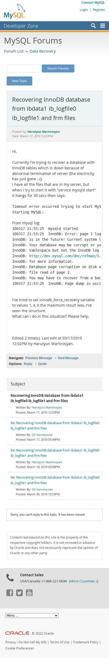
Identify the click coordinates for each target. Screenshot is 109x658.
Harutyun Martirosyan (47, 407)
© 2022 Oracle (43, 633)
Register (99, 9)
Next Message (68, 358)
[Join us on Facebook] (9, 595)
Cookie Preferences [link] (19, 648)
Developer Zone (21, 26)
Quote (42, 364)
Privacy (10, 642)
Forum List (14, 51)
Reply (28, 364)
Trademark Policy (85, 642)
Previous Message (38, 358)
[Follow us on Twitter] (19, 595)
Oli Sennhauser (42, 435)
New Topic (19, 81)
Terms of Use (60, 642)
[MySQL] (15, 11)
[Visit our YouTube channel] (29, 595)
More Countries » (83, 581)
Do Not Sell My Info (33, 642)
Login (84, 9)
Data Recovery (43, 51)
